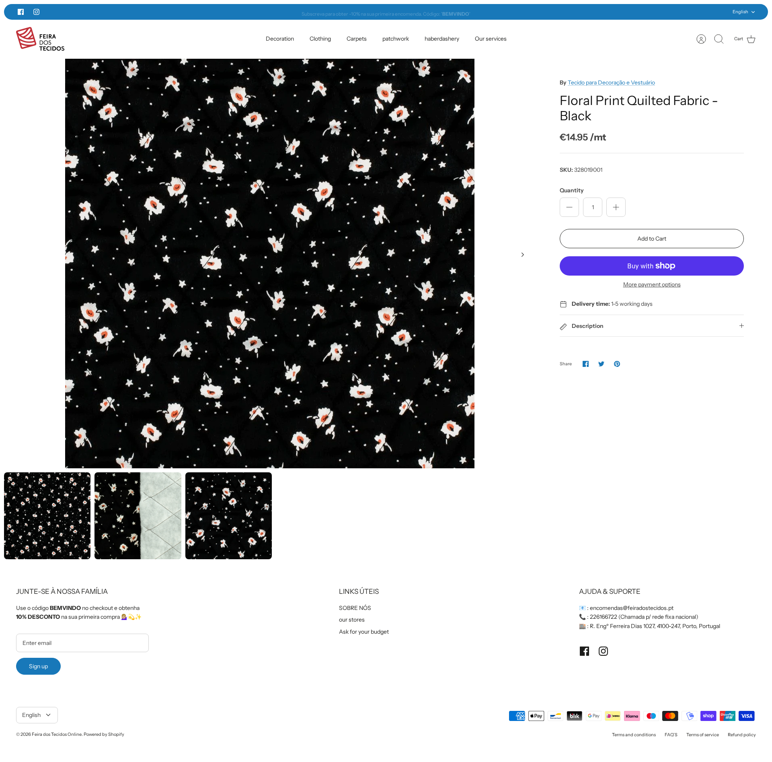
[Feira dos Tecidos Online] (40, 39)
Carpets (357, 38)
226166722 (603, 616)
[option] (270, 263)
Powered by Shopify (104, 734)
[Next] (531, 12)
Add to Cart (651, 238)
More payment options (652, 284)
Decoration (280, 38)
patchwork (395, 38)
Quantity (572, 190)
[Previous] (241, 12)
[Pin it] (617, 364)
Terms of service (702, 734)
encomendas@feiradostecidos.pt (631, 608)
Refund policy (742, 734)
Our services (491, 38)
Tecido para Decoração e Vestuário (611, 82)
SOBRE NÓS (355, 608)
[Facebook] (21, 11)
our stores (352, 619)
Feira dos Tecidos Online (57, 734)
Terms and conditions (634, 734)
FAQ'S (671, 734)
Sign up (38, 666)
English (740, 11)
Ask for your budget (364, 631)
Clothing (320, 38)
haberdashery (442, 38)
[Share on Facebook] (585, 364)
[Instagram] (36, 11)
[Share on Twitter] (601, 364)
